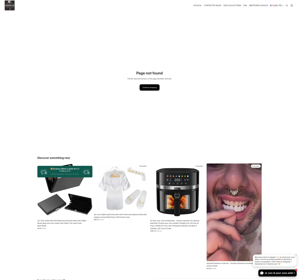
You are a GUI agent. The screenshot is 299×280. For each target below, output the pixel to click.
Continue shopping (149, 87)
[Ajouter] (201, 215)
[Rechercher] (286, 5)
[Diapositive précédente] (40, 190)
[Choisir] (89, 215)
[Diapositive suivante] (88, 190)
